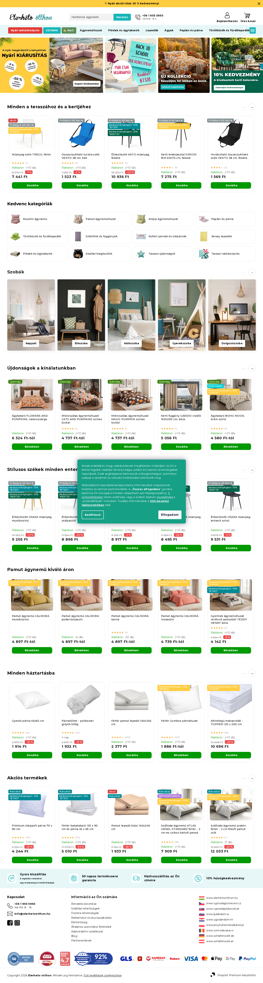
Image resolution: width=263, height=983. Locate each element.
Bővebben (32, 446)
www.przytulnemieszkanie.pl (225, 925)
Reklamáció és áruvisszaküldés (91, 917)
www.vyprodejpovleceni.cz (223, 903)
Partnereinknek (81, 940)
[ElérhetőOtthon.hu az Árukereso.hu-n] (20, 958)
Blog (74, 936)
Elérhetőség (79, 922)
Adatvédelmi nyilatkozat (87, 931)
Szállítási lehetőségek (85, 908)
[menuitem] (25, 30)
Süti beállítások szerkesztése (103, 975)
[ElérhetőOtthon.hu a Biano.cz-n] (65, 958)
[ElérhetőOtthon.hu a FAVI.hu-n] (47, 958)
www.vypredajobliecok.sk (222, 908)
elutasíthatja (165, 497)
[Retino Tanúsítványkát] (93, 958)
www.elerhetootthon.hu (222, 898)
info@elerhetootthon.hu (32, 913)
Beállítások (93, 514)
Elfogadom (170, 514)
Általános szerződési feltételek (91, 926)
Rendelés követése (84, 903)
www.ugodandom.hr (219, 919)
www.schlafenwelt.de (220, 935)
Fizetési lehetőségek (85, 913)
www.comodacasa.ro (220, 930)
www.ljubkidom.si (217, 914)
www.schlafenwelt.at (219, 941)
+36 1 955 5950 (24, 903)
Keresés (122, 17)
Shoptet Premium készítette (236, 975)
